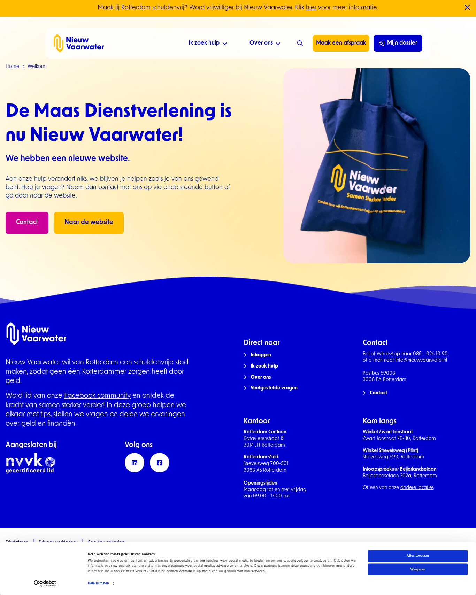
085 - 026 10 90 (430, 354)
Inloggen (261, 355)
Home (12, 66)
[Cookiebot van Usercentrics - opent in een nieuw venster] (45, 583)
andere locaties (417, 487)
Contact (27, 222)
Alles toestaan (418, 556)
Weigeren (417, 569)
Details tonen (98, 583)
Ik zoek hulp (204, 43)
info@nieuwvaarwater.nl (421, 360)
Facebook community (97, 396)
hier (311, 8)
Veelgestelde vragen (274, 388)
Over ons (261, 43)
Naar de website (88, 222)
